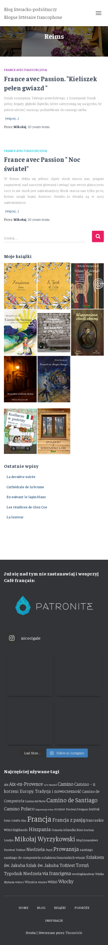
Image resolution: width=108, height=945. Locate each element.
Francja (39, 818)
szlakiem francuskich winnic (63, 857)
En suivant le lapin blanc (26, 496)
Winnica (31, 882)
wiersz (19, 882)
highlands (20, 829)
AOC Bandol (50, 784)
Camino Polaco (19, 808)
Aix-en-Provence (26, 784)
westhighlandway (83, 874)
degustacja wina (44, 809)
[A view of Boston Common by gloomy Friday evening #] (78, 722)
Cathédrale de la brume (25, 486)
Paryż (49, 850)
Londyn (9, 840)
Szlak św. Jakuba (42, 865)
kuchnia (89, 830)
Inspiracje (54, 920)
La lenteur (15, 516)
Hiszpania (40, 829)
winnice (42, 882)
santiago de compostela (22, 857)
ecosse (59, 808)
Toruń (82, 865)
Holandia (57, 830)
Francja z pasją (68, 819)
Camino (65, 784)
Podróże (81, 907)
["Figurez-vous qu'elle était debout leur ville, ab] (78, 673)
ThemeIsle (73, 932)
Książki (60, 907)
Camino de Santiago (72, 800)
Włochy (65, 881)
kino (80, 829)
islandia (69, 829)
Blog (41, 907)
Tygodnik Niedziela (23, 873)
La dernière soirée (21, 476)
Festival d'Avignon (77, 809)
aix (6, 784)
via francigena (56, 873)
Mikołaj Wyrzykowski (44, 838)
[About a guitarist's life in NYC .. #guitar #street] (30, 673)
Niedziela (35, 849)
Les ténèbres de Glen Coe (27, 506)
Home (23, 907)
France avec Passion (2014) (25, 70)
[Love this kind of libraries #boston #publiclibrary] (30, 722)
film (23, 820)
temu (39, 126)
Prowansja (66, 848)
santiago (86, 849)
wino (52, 881)
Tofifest (67, 865)
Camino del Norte (35, 801)
